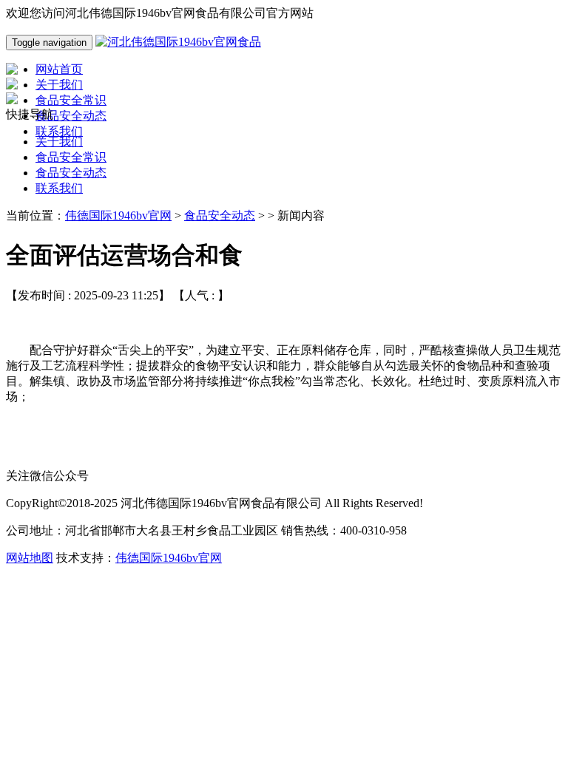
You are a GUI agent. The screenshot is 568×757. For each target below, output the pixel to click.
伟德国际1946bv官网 (118, 215)
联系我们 (59, 188)
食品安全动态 (71, 172)
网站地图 (29, 557)
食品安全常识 (71, 157)
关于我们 (59, 141)
